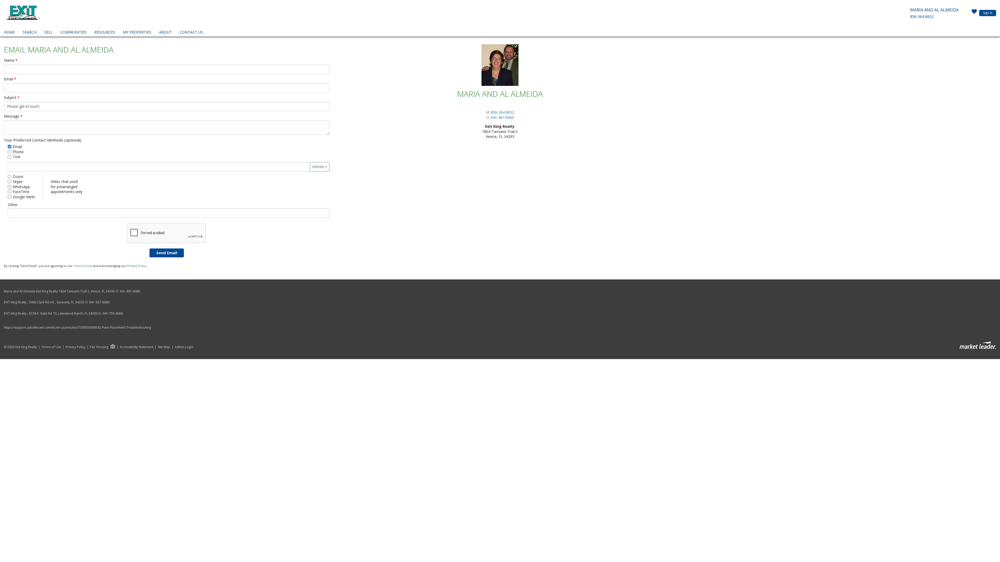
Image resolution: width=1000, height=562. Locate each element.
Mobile (318, 166)
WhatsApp (21, 186)
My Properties (137, 32)
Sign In (987, 13)
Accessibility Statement (136, 347)
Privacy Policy (137, 266)
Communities (73, 32)
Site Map (164, 347)
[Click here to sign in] (974, 13)
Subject (12, 97)
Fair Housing (99, 347)
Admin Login (184, 347)
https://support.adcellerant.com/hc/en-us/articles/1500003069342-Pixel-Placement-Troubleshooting (77, 327)
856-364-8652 (922, 16)
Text (16, 156)
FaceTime (21, 191)
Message (13, 116)
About (165, 32)
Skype (18, 181)
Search (29, 32)
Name (10, 60)
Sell (48, 32)
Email (10, 79)
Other (12, 204)
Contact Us (191, 32)
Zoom (18, 176)
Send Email (166, 252)
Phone (18, 151)
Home (9, 32)
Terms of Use (82, 266)
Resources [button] (104, 32)
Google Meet (24, 196)
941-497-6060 (502, 117)
